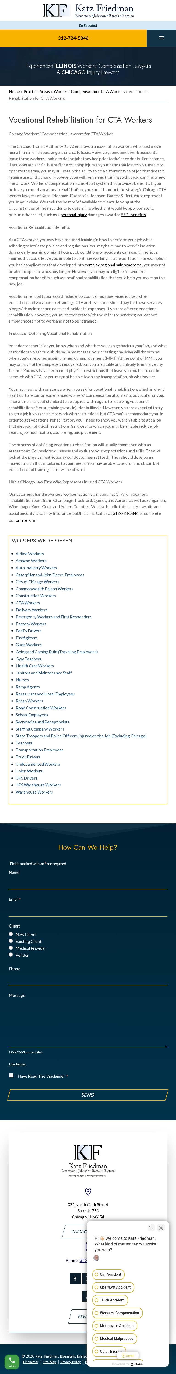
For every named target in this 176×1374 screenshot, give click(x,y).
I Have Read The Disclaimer (42, 1075)
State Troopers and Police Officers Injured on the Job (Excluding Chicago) (81, 735)
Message (17, 995)
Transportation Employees (39, 749)
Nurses (22, 679)
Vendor (22, 955)
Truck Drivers (28, 756)
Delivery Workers (31, 609)
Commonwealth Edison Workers (44, 588)
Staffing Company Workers (40, 728)
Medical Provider (31, 948)
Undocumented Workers (38, 763)
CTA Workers (28, 602)
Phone (14, 968)
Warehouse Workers (34, 791)
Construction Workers (36, 595)
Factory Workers (31, 623)
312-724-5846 (73, 38)
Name (14, 872)
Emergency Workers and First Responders (54, 616)
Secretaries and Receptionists (42, 721)
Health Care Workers (35, 665)
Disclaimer (17, 1064)
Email (15, 899)
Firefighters (27, 637)
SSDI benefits (133, 214)
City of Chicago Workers (37, 581)
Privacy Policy (70, 1362)
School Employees (32, 714)
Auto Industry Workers (36, 567)
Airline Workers (30, 553)
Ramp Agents (28, 686)
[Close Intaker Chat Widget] (161, 1227)
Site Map (49, 1362)
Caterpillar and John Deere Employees (50, 574)
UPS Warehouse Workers (38, 784)
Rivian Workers (29, 700)
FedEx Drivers (28, 630)
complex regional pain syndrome (113, 264)
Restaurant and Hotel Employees (45, 693)
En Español (88, 25)
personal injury (73, 214)
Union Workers (29, 770)
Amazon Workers (31, 560)
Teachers (24, 742)
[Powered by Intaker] (137, 1364)
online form (26, 520)
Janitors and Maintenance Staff (44, 672)
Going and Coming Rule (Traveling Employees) (57, 651)
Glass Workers (29, 644)
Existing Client (28, 941)
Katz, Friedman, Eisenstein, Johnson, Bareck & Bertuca (76, 1356)
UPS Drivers (26, 777)
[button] (161, 37)
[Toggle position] (151, 1227)
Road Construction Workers (41, 707)
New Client (26, 934)
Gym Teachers (28, 658)
